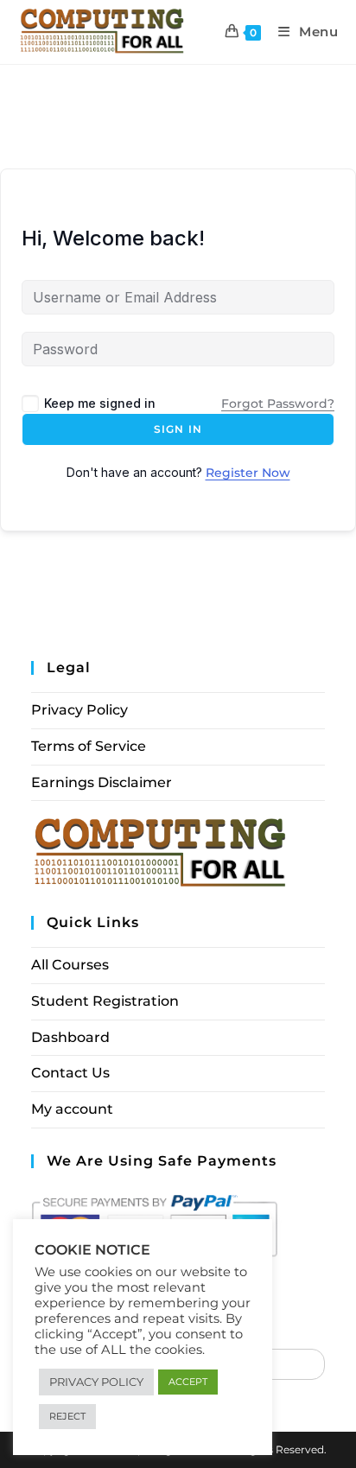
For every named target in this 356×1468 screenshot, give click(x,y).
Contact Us (70, 1072)
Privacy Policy (79, 710)
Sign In (178, 429)
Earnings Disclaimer (101, 782)
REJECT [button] (67, 1416)
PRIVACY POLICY (96, 1382)
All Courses (70, 964)
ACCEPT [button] (187, 1382)
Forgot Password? (277, 403)
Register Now (248, 472)
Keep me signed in (100, 403)
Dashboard (70, 1037)
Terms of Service (88, 746)
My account (72, 1109)
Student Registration (105, 1001)
